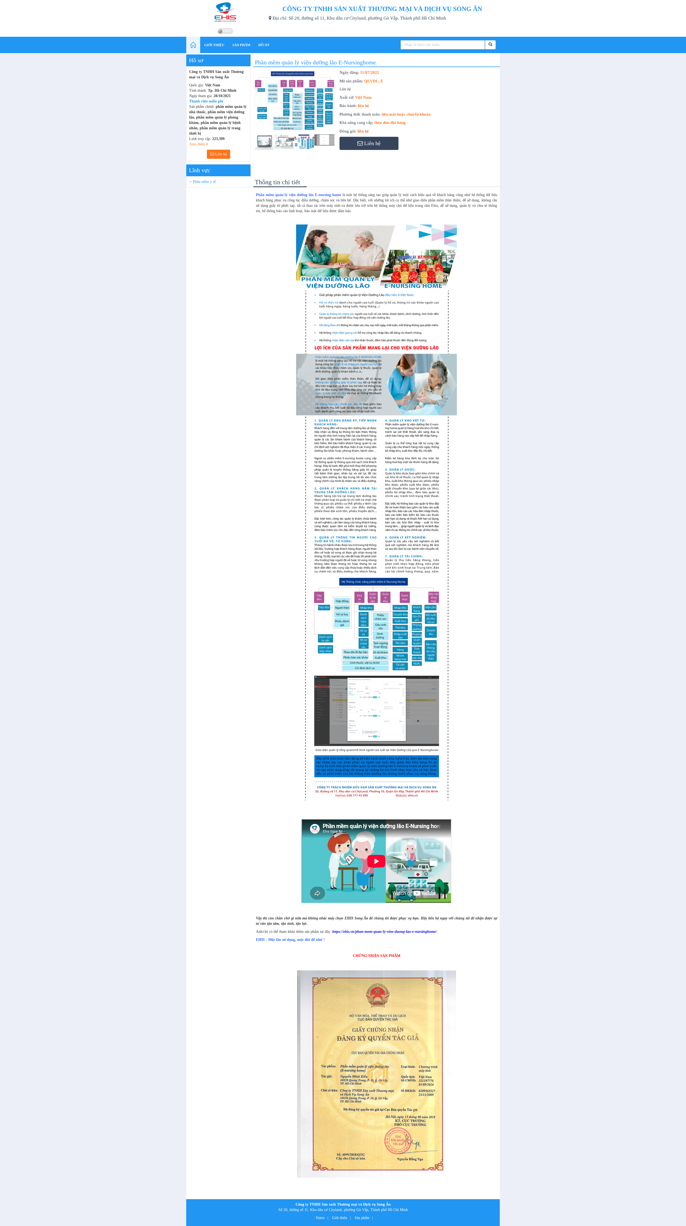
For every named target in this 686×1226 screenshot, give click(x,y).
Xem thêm (197, 144)
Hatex (320, 1218)
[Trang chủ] (193, 45)
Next (344, 115)
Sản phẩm (362, 1218)
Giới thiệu (339, 1218)
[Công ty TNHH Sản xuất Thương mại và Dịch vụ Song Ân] (225, 13)
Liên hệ (220, 154)
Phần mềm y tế (204, 182)
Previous (246, 115)
